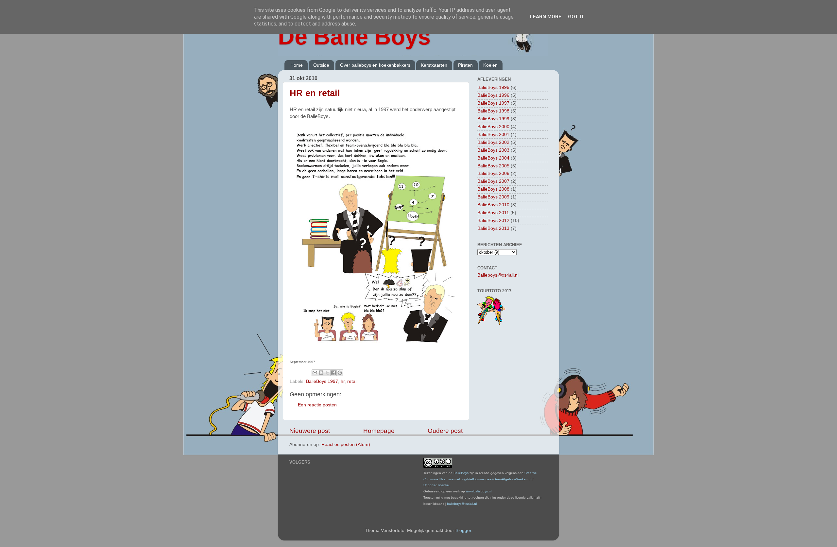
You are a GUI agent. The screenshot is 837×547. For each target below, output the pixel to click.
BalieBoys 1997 (322, 381)
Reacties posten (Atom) (345, 444)
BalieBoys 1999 (493, 118)
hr (343, 381)
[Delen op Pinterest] (339, 372)
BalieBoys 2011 (493, 212)
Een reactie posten (317, 404)
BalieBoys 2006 (493, 173)
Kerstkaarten (434, 65)
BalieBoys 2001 (493, 134)
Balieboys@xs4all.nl (498, 275)
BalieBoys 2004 (493, 158)
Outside (321, 65)
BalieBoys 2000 (493, 126)
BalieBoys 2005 (493, 165)
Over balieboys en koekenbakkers (375, 65)
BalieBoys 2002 (493, 142)
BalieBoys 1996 (493, 95)
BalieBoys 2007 (493, 181)
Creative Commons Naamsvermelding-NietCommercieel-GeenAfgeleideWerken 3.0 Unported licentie (480, 479)
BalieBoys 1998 (493, 111)
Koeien (490, 65)
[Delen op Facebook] (333, 372)
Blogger (463, 530)
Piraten (465, 65)
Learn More (545, 17)
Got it (576, 17)
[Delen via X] (327, 372)
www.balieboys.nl (478, 491)
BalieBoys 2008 (493, 189)
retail (352, 381)
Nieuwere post (309, 430)
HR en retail (315, 93)
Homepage (379, 430)
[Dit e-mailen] (315, 372)
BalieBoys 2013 (493, 228)
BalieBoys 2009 (493, 197)
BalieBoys (461, 473)
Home (296, 65)
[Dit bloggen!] (321, 372)
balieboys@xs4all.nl (462, 503)
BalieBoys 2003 (493, 150)
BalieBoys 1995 (493, 87)
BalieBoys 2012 (493, 220)
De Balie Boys (354, 36)
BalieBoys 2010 (493, 204)
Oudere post (445, 430)
